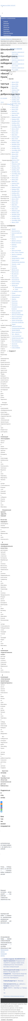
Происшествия (16, 312)
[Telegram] (1, 811)
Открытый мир (16, 295)
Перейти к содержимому (8, 18)
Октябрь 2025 (16, 101)
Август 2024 (15, 129)
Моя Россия (15, 272)
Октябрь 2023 (16, 148)
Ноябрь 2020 (15, 216)
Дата (13, 248)
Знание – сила (16, 264)
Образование (19, 287)
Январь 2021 (15, 212)
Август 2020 (15, 222)
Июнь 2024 (15, 133)
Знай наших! (15, 260)
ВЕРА (13, 235)
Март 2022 (15, 185)
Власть (14, 239)
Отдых (13, 293)
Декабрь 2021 (16, 191)
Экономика (15, 345)
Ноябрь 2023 (15, 146)
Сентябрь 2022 (16, 173)
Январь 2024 (15, 142)
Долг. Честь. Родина (18, 252)
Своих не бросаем (17, 320)
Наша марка (15, 283)
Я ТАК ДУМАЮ (16, 347)
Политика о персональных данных (13, 996)
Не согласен (9, 1019)
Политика (14, 303)
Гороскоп (14, 246)
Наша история (16, 281)
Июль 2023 (15, 154)
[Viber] (1, 808)
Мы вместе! (15, 273)
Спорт (16, 289)
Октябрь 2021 (16, 195)
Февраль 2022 (16, 187)
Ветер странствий (17, 237)
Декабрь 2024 (16, 121)
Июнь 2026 (15, 86)
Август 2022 (15, 175)
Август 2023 (15, 152)
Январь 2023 (15, 166)
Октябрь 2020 (16, 218)
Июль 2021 (15, 201)
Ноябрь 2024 (15, 123)
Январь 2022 (15, 189)
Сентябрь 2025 (16, 103)
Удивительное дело (17, 338)
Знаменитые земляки (18, 262)
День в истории (16, 250)
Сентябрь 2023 (16, 150)
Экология (14, 344)
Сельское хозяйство (18, 322)
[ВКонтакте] (1, 802)
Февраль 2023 (16, 164)
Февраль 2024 (16, 140)
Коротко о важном (16, 49)
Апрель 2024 (15, 136)
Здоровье (14, 256)
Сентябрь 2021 (16, 197)
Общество (9, 39)
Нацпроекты (15, 279)
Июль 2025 (15, 107)
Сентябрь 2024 (16, 127)
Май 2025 (14, 111)
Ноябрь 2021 (15, 193)
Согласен (3, 1019)
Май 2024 (14, 135)
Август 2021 (15, 199)
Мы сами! (14, 276)
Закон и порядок (17, 254)
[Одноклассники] (1, 804)
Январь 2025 (15, 119)
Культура (14, 268)
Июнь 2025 (15, 109)
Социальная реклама (18, 328)
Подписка (14, 301)
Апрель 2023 (15, 160)
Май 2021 (14, 205)
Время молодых (16, 242)
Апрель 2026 (15, 90)
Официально (15, 297)
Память (14, 299)
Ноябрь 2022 (15, 170)
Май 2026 (14, 88)
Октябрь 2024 (16, 125)
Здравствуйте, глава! (18, 258)
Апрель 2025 (15, 113)
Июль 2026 (15, 84)
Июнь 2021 (15, 203)
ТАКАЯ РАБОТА (16, 330)
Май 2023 (14, 158)
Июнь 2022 (15, 179)
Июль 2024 (15, 131)
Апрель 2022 (15, 183)
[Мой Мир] (1, 806)
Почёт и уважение (17, 310)
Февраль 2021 (16, 210)
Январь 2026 (15, 96)
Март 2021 (15, 208)
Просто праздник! (17, 316)
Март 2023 (15, 162)
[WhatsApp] (1, 809)
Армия (14, 229)
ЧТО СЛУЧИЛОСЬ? (17, 342)
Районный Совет (17, 318)
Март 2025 (15, 115)
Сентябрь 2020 (16, 220)
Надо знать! (15, 277)
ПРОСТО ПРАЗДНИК (17, 314)
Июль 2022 (15, 177)
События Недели (17, 326)
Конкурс (14, 266)
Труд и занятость (17, 332)
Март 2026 (15, 92)
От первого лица (17, 291)
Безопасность (16, 231)
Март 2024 (15, 138)
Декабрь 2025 (16, 98)
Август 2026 (15, 82)
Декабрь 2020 (16, 214)
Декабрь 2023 (16, 144)
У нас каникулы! (16, 336)
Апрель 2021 (15, 206)
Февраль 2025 (16, 117)
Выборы (14, 244)
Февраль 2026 (16, 94)
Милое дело (15, 270)
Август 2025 (15, 105)
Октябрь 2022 (16, 171)
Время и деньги (16, 240)
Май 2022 (14, 181)
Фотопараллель (16, 340)
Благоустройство (17, 233)
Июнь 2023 (15, 156)
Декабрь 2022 (16, 168)
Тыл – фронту (15, 334)
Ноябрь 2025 (15, 99)
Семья (14, 324)
